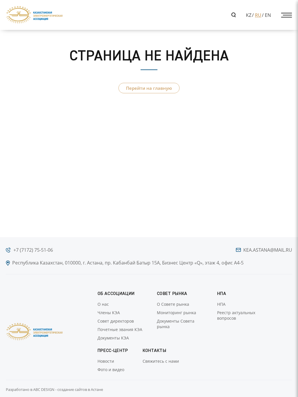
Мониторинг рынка (176, 312)
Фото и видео (110, 369)
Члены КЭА (108, 312)
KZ (248, 15)
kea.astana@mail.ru (267, 250)
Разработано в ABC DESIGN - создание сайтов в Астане (54, 389)
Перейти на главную (149, 88)
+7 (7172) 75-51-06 (33, 250)
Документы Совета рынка (175, 323)
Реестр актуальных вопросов (236, 315)
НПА (221, 304)
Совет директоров (115, 321)
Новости (105, 361)
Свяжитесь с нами (161, 361)
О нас (103, 304)
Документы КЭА (113, 338)
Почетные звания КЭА (119, 329)
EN (268, 15)
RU (258, 15)
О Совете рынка (173, 304)
